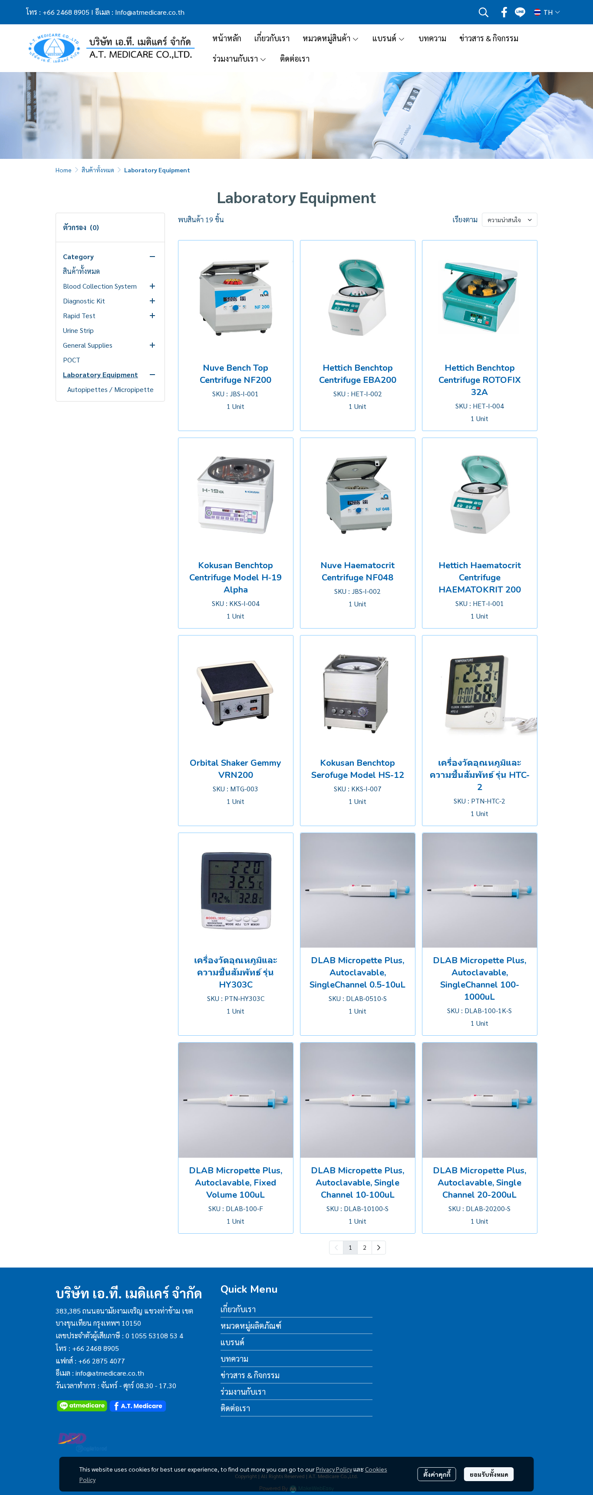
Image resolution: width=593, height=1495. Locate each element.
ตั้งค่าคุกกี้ (437, 1474)
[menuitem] (379, 1248)
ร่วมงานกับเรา (243, 1391)
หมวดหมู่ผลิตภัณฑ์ (251, 1325)
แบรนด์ (232, 1342)
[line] (520, 12)
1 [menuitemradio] (350, 1247)
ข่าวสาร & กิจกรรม (250, 1375)
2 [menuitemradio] (364, 1247)
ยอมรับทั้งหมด (489, 1474)
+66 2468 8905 (66, 11)
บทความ (234, 1358)
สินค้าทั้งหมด (98, 170)
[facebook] (504, 12)
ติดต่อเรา (235, 1408)
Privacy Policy (334, 1469)
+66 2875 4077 (101, 1360)
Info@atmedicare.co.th (149, 11)
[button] (483, 12)
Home (64, 170)
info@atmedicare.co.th (110, 1372)
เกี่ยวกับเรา (238, 1309)
